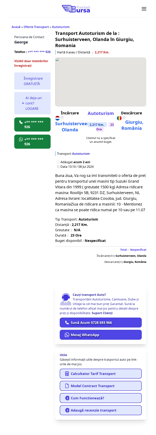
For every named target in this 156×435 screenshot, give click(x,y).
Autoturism (61, 27)
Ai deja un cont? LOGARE (33, 103)
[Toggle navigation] (144, 8)
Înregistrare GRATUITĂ (33, 81)
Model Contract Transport (93, 386)
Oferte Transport (36, 27)
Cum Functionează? (87, 398)
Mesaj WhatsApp (85, 334)
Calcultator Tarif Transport (93, 373)
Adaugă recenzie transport (93, 410)
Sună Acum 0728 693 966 (91, 322)
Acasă (16, 27)
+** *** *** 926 (32, 52)
